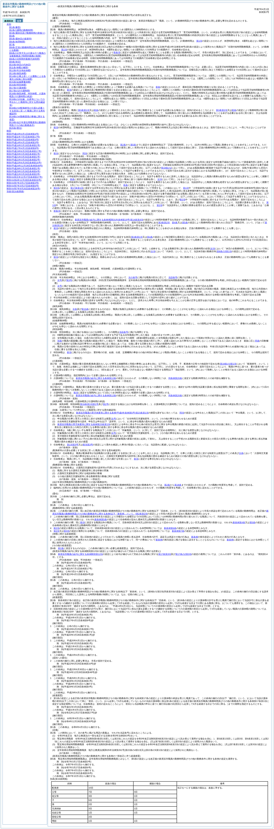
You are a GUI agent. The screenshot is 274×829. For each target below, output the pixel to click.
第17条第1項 (76, 188)
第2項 (159, 205)
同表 (257, 341)
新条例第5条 (101, 519)
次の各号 (132, 277)
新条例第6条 (170, 528)
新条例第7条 (178, 531)
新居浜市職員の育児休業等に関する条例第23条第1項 (112, 412)
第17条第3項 (164, 554)
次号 (59, 280)
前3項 (56, 188)
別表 (59, 341)
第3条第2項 (221, 110)
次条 (75, 309)
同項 (84, 153)
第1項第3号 (72, 444)
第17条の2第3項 (183, 554)
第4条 (175, 222)
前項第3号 (88, 444)
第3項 (66, 531)
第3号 (69, 280)
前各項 (117, 52)
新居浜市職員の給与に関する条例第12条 (96, 378)
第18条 (177, 485)
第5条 (133, 144)
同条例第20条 (175, 378)
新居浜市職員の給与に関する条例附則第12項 (80, 554)
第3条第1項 (83, 110)
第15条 (85, 309)
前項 (69, 90)
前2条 (61, 548)
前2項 (182, 199)
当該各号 (172, 277)
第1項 (199, 41)
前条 (158, 87)
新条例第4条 (239, 522)
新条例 (194, 537)
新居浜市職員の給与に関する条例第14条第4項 (109, 219)
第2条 (123, 144)
